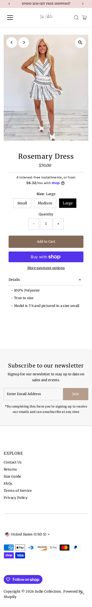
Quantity (46, 214)
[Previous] (11, 42)
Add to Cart (46, 242)
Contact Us (13, 462)
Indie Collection (48, 591)
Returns (10, 469)
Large (68, 203)
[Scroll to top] (82, 593)
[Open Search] (76, 17)
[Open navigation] (14, 17)
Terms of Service (18, 491)
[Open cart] (84, 17)
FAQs (8, 483)
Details (14, 280)
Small (22, 203)
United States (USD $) (28, 534)
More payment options (46, 268)
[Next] (23, 42)
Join (75, 394)
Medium (45, 203)
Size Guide (12, 476)
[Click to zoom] (80, 42)
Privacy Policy (15, 498)
